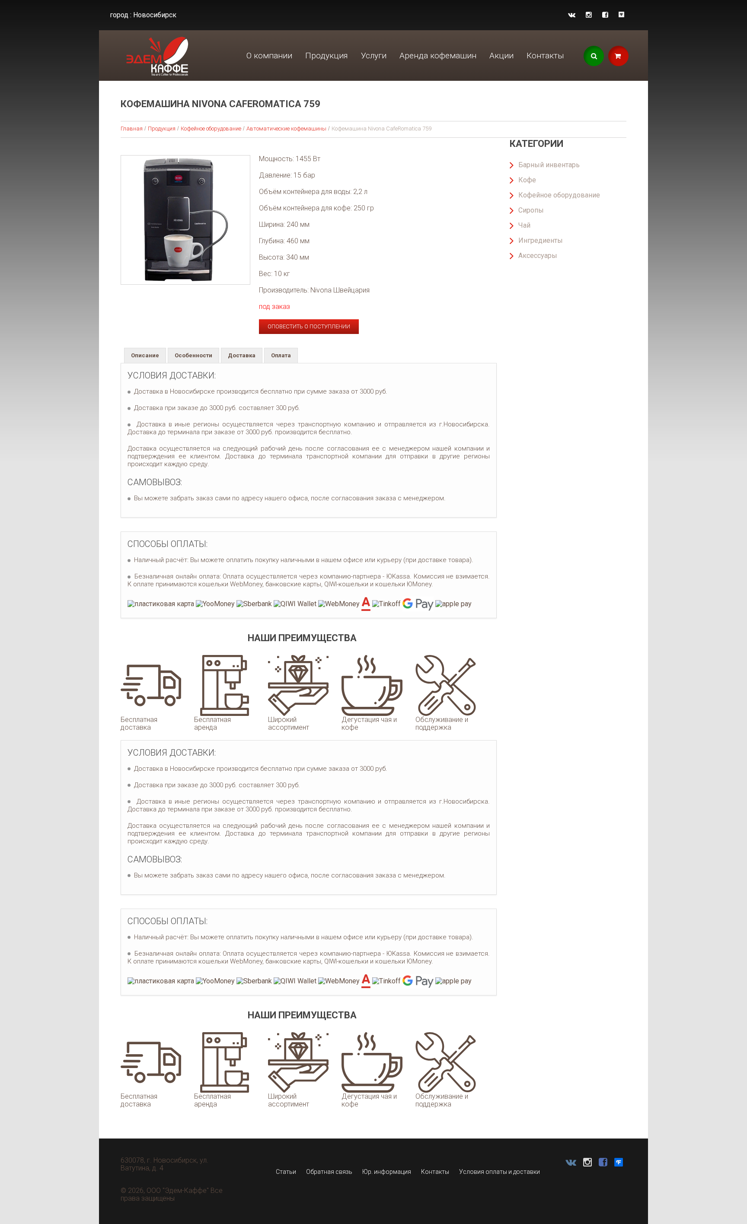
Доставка (241, 355)
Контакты (545, 55)
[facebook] (605, 15)
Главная (132, 128)
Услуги (373, 55)
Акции (501, 55)
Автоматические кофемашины (286, 128)
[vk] (571, 15)
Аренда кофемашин (437, 55)
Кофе (527, 180)
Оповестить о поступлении (309, 326)
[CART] (618, 56)
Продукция (326, 55)
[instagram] (589, 15)
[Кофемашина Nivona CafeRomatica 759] (185, 220)
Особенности (193, 355)
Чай (524, 225)
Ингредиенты (540, 240)
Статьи (286, 1171)
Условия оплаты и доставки (499, 1171)
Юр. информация (386, 1171)
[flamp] (621, 15)
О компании (269, 55)
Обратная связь (329, 1171)
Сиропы (531, 210)
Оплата (281, 355)
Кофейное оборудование (211, 128)
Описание (145, 355)
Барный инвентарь (549, 165)
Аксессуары (537, 255)
